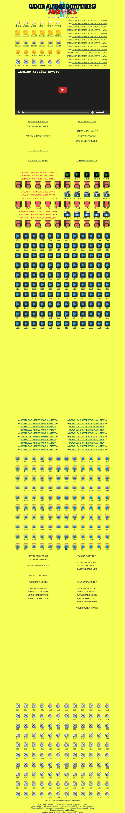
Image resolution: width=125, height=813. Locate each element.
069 (83, 289)
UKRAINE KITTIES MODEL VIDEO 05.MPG (38, 195)
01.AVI (17, 65)
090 (58, 308)
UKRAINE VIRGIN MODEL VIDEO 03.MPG (38, 179)
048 (107, 269)
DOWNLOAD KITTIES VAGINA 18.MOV (86, 446)
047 (99, 269)
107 (99, 318)
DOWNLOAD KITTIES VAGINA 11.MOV (38, 436)
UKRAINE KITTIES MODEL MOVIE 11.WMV (89, 53)
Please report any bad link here (62, 810)
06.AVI (58, 65)
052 (42, 279)
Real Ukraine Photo (87, 598)
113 (50, 327)
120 (107, 327)
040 (42, 269)
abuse (69, 812)
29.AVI (96, 228)
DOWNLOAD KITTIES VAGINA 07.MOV (38, 430)
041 (50, 269)
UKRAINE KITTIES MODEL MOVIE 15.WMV (89, 66)
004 (42, 240)
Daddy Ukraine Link (86, 141)
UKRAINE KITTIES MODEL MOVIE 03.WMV (89, 27)
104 (74, 318)
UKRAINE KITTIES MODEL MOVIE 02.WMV (89, 24)
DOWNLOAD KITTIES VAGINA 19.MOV (38, 449)
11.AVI (18, 208)
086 (26, 308)
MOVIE (18, 45)
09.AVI (96, 189)
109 (18, 327)
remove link (61, 812)
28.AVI (87, 228)
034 (91, 259)
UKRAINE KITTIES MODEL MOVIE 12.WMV (89, 56)
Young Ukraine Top (86, 160)
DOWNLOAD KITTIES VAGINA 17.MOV (38, 446)
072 (107, 289)
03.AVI (34, 65)
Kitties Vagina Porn (38, 598)
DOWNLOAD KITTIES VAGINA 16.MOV (86, 443)
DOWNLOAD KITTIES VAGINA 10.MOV (86, 433)
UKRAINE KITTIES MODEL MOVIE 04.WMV (89, 30)
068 (74, 289)
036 (107, 259)
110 (26, 327)
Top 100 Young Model (38, 126)
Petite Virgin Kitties (87, 601)
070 (91, 289)
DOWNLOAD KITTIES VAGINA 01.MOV (38, 420)
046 (91, 269)
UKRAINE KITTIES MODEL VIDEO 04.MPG (38, 192)
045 (83, 269)
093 (83, 308)
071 (99, 289)
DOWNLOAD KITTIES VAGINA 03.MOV (38, 423)
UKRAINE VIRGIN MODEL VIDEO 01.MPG (38, 172)
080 (74, 298)
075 (34, 298)
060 (107, 279)
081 (83, 298)
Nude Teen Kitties (87, 592)
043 (66, 269)
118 (91, 327)
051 (34, 279)
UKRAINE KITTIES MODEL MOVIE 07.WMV (89, 40)
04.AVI (42, 65)
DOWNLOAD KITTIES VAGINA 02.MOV (86, 420)
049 (18, 279)
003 (34, 240)
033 (83, 259)
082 (91, 298)
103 (66, 318)
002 (26, 240)
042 (58, 269)
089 (50, 308)
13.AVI (38, 208)
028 (42, 259)
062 (26, 289)
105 (83, 318)
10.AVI (106, 189)
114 (58, 327)
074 (26, 298)
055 (66, 279)
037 (18, 269)
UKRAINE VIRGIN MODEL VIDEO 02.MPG (38, 176)
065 (50, 289)
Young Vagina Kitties (87, 608)
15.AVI (57, 208)
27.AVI (77, 228)
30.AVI (106, 228)
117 (82, 327)
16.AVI (67, 208)
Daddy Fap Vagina (87, 136)
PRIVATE (67, 218)
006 (58, 240)
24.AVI (47, 228)
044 (74, 269)
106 (91, 318)
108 (107, 318)
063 (34, 289)
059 (99, 279)
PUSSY (18, 55)
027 (34, 259)
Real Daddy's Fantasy (71, 800)
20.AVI (106, 208)
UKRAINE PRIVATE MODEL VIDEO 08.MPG (38, 215)
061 (18, 289)
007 (66, 240)
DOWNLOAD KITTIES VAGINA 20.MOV (86, 449)
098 (26, 318)
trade (81, 812)
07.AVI (77, 189)
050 (26, 279)
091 (66, 308)
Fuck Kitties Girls (38, 151)
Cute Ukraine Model (87, 595)
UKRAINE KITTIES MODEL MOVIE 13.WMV (89, 59)
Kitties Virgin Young (87, 131)
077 (50, 298)
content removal (48, 812)
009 (83, 240)
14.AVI (47, 208)
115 (66, 327)
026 (26, 259)
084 (107, 298)
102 (58, 318)
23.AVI (38, 228)
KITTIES (17, 36)
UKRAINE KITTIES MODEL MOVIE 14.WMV (89, 63)
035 (99, 259)
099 (34, 318)
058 (91, 279)
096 (107, 308)
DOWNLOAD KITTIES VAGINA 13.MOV (38, 440)
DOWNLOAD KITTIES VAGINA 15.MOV (38, 443)
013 (18, 250)
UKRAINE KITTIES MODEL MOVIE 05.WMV (89, 33)
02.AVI (25, 65)
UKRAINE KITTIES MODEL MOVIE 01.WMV (89, 20)
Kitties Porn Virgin (38, 121)
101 (50, 318)
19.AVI (96, 208)
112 (42, 327)
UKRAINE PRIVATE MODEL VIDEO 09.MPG (38, 218)
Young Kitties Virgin (38, 595)
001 (18, 240)
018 (58, 250)
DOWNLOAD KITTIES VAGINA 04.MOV (86, 423)
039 (34, 269)
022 (91, 250)
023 (99, 250)
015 (34, 250)
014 (26, 250)
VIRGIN (18, 26)
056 (74, 279)
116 (74, 327)
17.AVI (77, 208)
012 (107, 240)
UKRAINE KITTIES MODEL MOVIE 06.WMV (89, 37)
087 (34, 308)
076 (42, 298)
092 (74, 308)
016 (42, 250)
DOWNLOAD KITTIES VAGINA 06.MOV (86, 427)
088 (42, 308)
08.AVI (87, 189)
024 (107, 250)
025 (18, 259)
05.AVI (50, 65)
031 (66, 259)
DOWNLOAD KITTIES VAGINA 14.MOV (86, 440)
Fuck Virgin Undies (38, 160)
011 (99, 240)
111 (34, 327)
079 (66, 298)
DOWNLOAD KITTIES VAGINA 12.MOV (86, 436)
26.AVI (67, 228)
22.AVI (28, 228)
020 (74, 250)
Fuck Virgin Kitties (87, 588)
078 (58, 298)
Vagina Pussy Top (87, 121)
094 (91, 308)
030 (58, 259)
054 (58, 279)
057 (83, 279)
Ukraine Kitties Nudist (38, 592)
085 (18, 308)
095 (99, 308)
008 (74, 240)
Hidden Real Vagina (53, 800)
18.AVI (87, 208)
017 (50, 250)
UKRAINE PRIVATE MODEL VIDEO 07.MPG (38, 211)
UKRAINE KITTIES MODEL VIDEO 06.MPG (38, 198)
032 (74, 259)
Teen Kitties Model (38, 588)
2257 (75, 812)
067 (66, 289)
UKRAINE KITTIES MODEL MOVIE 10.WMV (89, 50)
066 (58, 289)
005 (50, 240)
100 (42, 318)
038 (26, 269)
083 (99, 298)
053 (50, 279)
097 (18, 318)
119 (99, 327)
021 (83, 250)
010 (91, 240)
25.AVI (57, 228)
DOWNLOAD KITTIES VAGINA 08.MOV (86, 430)
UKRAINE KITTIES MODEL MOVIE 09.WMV (89, 46)
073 (18, 298)
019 (66, 250)
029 (50, 259)
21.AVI (18, 228)
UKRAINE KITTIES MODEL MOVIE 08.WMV (89, 43)
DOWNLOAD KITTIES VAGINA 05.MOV (38, 427)
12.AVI (28, 208)
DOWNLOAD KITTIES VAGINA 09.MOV (38, 433)
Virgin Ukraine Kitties (38, 136)
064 (42, 289)
